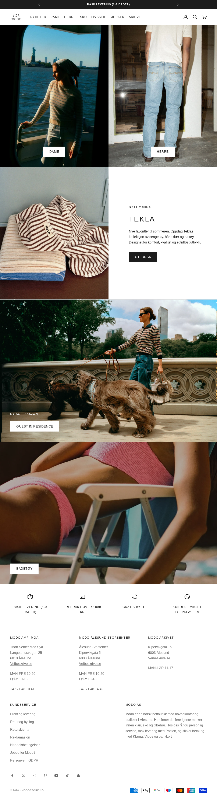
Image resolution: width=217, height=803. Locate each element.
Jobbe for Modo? (22, 752)
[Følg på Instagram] (34, 775)
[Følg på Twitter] (23, 775)
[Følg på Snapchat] (78, 775)
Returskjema (19, 729)
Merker (117, 17)
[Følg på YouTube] (56, 775)
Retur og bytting (22, 722)
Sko (83, 17)
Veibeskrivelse (21, 664)
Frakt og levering (22, 714)
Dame (55, 17)
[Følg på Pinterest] (45, 775)
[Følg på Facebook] (12, 775)
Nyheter (38, 17)
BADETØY (24, 568)
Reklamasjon (20, 737)
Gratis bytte (134, 607)
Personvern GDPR (24, 760)
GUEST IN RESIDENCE (34, 426)
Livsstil (98, 17)
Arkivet (136, 17)
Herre (70, 17)
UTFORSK (143, 257)
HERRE (163, 151)
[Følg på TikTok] (67, 775)
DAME (54, 151)
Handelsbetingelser (25, 745)
